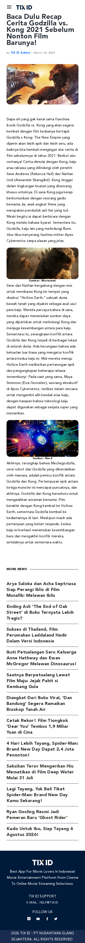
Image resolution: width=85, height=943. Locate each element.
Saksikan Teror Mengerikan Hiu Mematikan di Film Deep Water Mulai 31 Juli (40, 772)
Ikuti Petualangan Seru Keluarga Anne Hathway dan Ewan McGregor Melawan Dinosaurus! (42, 658)
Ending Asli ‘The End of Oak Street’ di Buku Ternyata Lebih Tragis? (40, 613)
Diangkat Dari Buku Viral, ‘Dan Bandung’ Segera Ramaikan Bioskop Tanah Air (39, 704)
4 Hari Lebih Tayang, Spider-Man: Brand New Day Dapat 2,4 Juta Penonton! (42, 749)
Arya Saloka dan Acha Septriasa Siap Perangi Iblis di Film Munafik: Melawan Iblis (41, 590)
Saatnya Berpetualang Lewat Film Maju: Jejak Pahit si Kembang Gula (38, 681)
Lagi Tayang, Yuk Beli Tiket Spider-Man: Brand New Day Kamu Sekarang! (37, 795)
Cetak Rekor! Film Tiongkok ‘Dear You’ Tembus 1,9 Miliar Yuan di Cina (38, 727)
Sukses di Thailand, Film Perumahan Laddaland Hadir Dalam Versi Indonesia (37, 635)
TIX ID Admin (20, 52)
